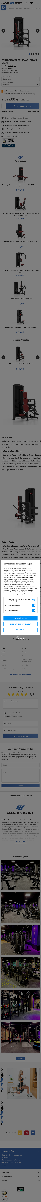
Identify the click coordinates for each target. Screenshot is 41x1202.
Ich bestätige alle (20, 618)
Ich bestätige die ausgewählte (20, 624)
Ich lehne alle (20, 630)
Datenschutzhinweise (27, 577)
